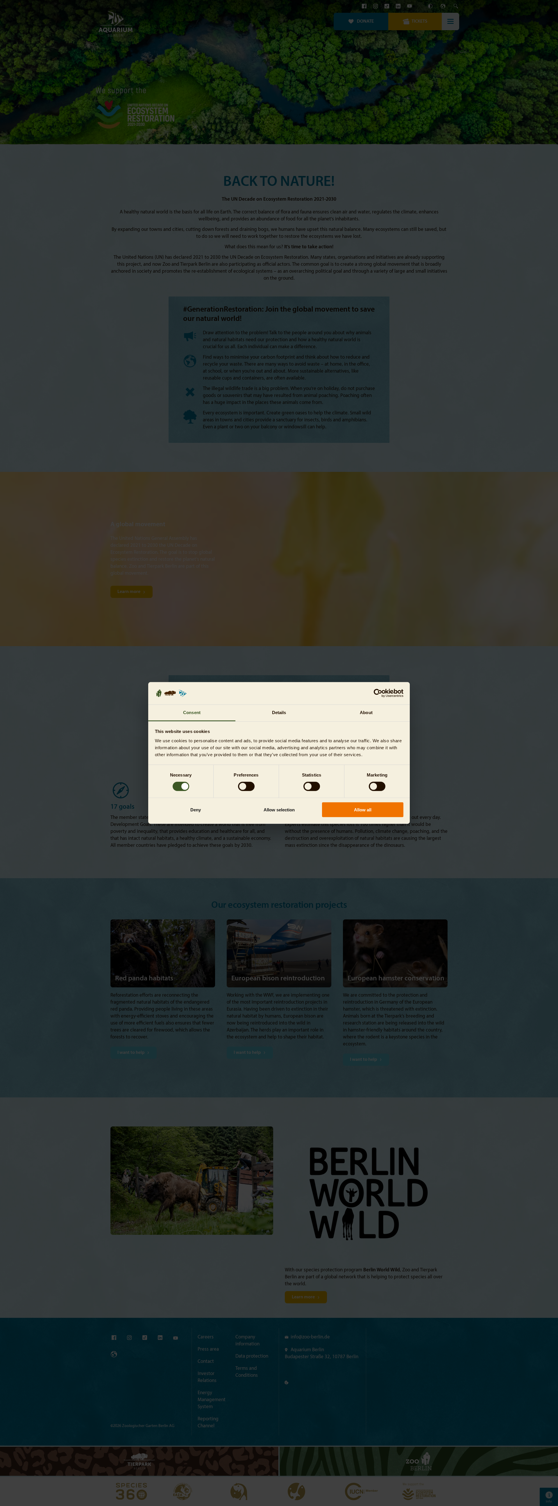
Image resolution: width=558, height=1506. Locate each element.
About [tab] (366, 712)
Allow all (362, 809)
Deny (195, 809)
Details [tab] (279, 712)
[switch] (246, 786)
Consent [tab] (192, 712)
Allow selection (279, 809)
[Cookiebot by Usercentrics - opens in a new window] (378, 693)
